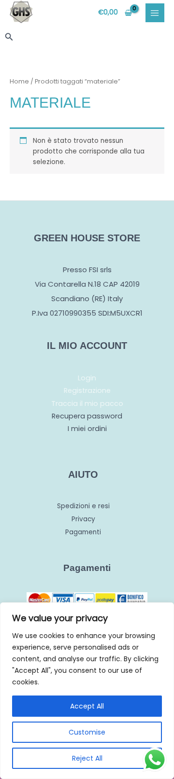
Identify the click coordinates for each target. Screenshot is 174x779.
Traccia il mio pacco (87, 403)
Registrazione (87, 390)
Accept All (87, 706)
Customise (87, 732)
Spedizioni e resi (83, 506)
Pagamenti (83, 532)
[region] (87, 690)
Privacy (83, 519)
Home (19, 81)
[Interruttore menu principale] (154, 12)
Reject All (87, 758)
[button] (9, 37)
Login (87, 378)
